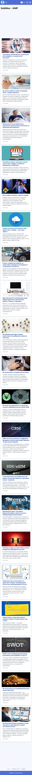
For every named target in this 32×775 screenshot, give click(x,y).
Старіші (23, 769)
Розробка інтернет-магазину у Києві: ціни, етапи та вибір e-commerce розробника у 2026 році (15, 163)
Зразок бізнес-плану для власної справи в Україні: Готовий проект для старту (15, 619)
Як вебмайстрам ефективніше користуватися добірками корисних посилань (15, 336)
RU (24, 2)
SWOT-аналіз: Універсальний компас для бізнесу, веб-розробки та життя (15, 654)
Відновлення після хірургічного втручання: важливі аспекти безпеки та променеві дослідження (16, 125)
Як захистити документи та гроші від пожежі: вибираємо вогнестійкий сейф (16, 406)
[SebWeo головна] (2, 2)
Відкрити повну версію (16, 773)
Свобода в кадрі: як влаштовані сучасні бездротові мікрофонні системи (16, 548)
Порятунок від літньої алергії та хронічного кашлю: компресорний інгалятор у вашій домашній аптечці (15, 582)
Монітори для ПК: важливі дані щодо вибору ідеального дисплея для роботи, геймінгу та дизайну (15, 299)
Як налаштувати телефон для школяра (16, 372)
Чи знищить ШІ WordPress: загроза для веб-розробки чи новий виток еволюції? (16, 56)
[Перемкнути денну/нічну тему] (27, 2)
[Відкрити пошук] (30, 2)
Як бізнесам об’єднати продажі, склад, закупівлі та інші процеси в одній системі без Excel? (16, 724)
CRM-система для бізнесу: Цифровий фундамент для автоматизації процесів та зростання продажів (16, 440)
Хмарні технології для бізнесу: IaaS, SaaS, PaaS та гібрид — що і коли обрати (15, 230)
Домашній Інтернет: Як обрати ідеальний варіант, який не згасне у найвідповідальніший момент (14, 513)
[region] (16, 754)
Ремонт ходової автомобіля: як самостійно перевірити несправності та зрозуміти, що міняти (15, 264)
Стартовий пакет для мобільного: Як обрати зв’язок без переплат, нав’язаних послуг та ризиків (16, 478)
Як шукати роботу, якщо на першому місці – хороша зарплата (15, 91)
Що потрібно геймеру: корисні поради (15, 195)
